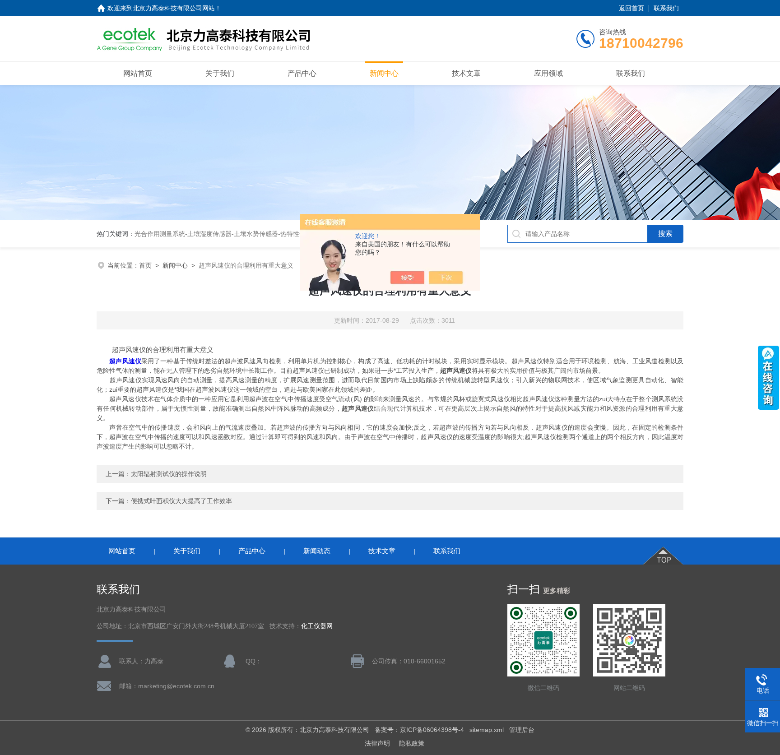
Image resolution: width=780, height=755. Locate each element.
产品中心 (302, 73)
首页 (145, 265)
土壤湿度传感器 (209, 233)
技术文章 (466, 73)
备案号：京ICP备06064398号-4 (419, 729)
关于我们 (219, 73)
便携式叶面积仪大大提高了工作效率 (181, 501)
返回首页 (631, 8)
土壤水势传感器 (256, 233)
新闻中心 (384, 73)
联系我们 (666, 8)
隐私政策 (411, 743)
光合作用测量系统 (160, 233)
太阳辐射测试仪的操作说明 (169, 473)
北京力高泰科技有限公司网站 (174, 8)
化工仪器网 (317, 626)
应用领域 (548, 73)
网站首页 (137, 73)
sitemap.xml (486, 729)
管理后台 (521, 729)
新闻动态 (316, 551)
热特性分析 (296, 233)
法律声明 (377, 743)
